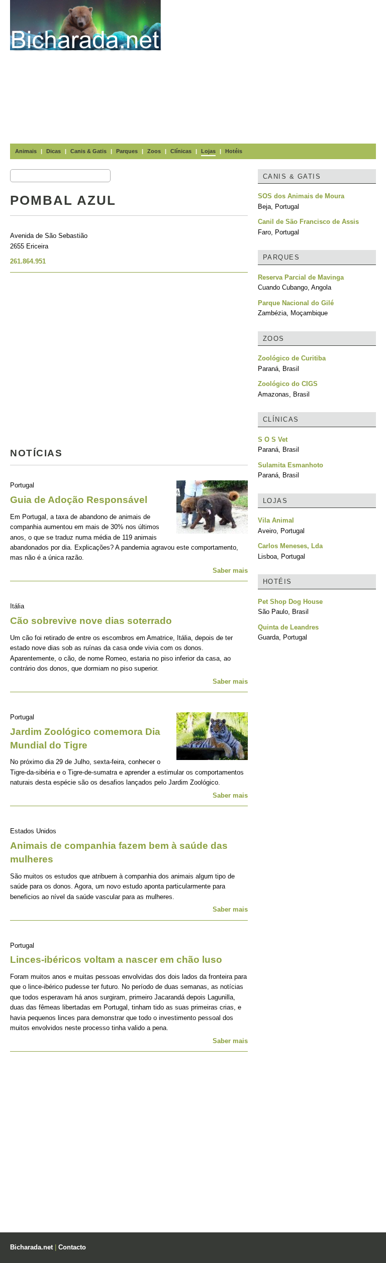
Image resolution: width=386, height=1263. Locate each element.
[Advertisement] (278, 70)
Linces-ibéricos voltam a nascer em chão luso (116, 959)
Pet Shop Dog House (290, 601)
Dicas (53, 151)
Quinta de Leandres (288, 627)
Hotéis (233, 151)
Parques (127, 151)
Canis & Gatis (88, 151)
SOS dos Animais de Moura (301, 196)
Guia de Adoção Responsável (78, 499)
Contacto (72, 1247)
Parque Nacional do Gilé (296, 303)
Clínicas (180, 151)
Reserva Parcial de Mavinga (301, 277)
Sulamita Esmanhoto (290, 465)
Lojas (208, 151)
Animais (26, 151)
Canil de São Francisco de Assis (308, 221)
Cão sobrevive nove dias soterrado (91, 620)
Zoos (154, 151)
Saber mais (230, 570)
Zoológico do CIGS (288, 384)
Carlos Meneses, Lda (290, 546)
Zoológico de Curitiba (292, 358)
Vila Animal (276, 520)
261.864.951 (28, 261)
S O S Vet (272, 439)
